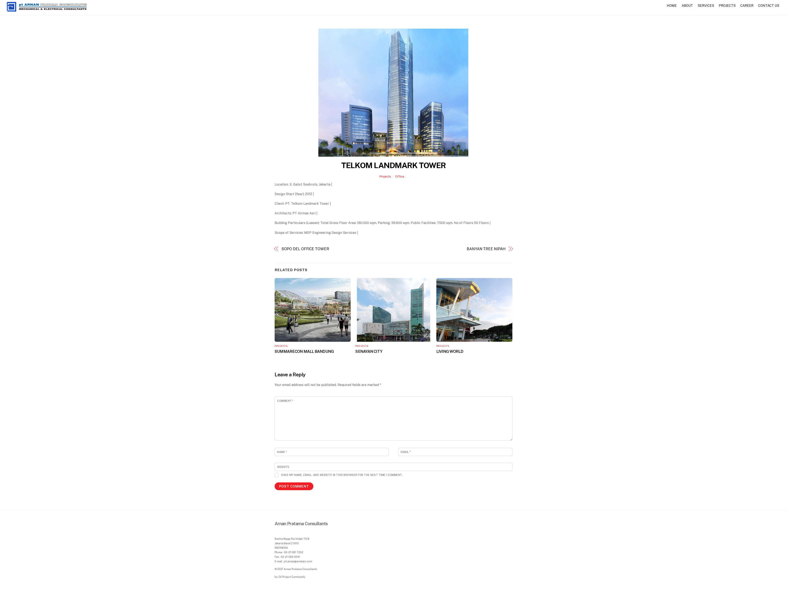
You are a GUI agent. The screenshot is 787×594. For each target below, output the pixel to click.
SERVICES (706, 6)
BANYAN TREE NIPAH (486, 249)
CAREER (746, 6)
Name (282, 452)
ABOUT (687, 6)
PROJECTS (727, 6)
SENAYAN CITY (368, 351)
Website (283, 466)
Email (406, 452)
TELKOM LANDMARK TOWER (393, 165)
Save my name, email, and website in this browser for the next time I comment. (342, 474)
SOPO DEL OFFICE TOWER (305, 249)
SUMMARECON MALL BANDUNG (304, 351)
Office (399, 176)
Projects (385, 176)
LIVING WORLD (449, 351)
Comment (285, 400)
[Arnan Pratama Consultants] (47, 10)
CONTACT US (768, 6)
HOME (672, 6)
